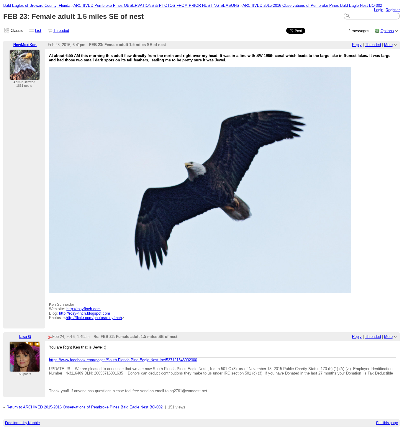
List (38, 30)
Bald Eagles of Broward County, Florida (36, 5)
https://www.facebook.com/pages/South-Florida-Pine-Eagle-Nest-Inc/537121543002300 (123, 360)
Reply (357, 44)
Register (393, 10)
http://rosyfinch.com (83, 309)
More (388, 44)
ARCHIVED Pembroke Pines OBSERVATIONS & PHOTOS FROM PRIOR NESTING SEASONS (156, 5)
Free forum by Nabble (22, 423)
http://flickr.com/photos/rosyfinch (94, 317)
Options (387, 31)
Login (378, 10)
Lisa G (25, 336)
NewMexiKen (25, 44)
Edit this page (387, 423)
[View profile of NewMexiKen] (24, 76)
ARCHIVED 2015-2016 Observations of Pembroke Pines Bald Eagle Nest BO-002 (312, 5)
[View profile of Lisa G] (24, 368)
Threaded (61, 30)
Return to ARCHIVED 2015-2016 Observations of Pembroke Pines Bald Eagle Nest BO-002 (84, 407)
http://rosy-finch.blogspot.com (84, 313)
